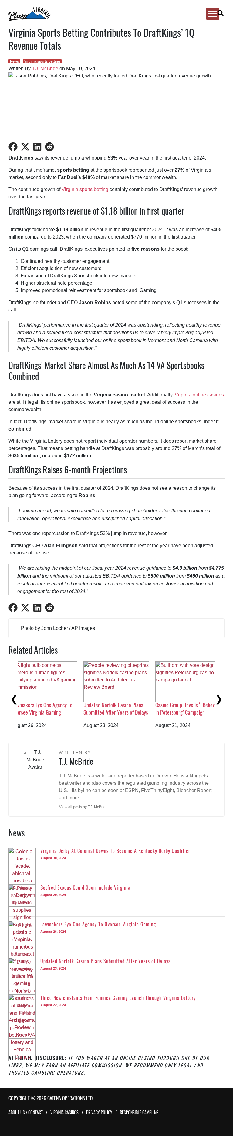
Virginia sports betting (42, 61)
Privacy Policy (99, 1112)
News (14, 61)
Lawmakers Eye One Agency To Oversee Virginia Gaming (195, 708)
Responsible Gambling (139, 1112)
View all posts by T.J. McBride (83, 807)
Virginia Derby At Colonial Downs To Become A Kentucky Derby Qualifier (53, 712)
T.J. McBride (45, 68)
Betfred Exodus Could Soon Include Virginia (119, 708)
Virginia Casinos (64, 1112)
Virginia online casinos (199, 394)
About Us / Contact (25, 1112)
